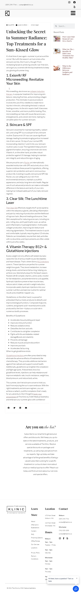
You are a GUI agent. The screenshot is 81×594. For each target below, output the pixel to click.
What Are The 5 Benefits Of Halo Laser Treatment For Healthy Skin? (68, 53)
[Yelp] (74, 7)
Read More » (67, 43)
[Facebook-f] (64, 538)
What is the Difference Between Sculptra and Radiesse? (67, 70)
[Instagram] (69, 2)
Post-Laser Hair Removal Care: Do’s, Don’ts (68, 39)
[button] (8, 407)
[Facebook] (74, 2)
